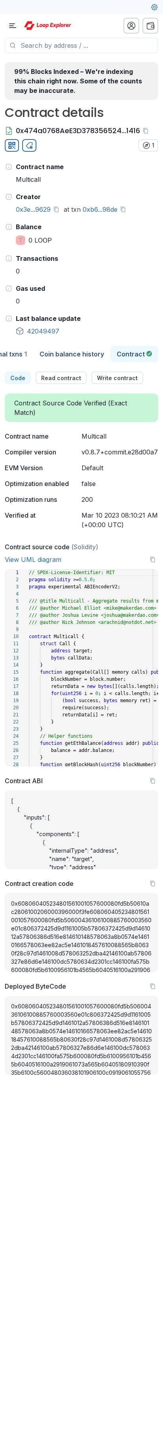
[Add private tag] (29, 145)
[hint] (9, 167)
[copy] (147, 131)
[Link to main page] (47, 25)
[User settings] (154, 7)
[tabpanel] (81, 723)
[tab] (71, 354)
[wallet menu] (150, 26)
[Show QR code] (12, 145)
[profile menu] (131, 26)
